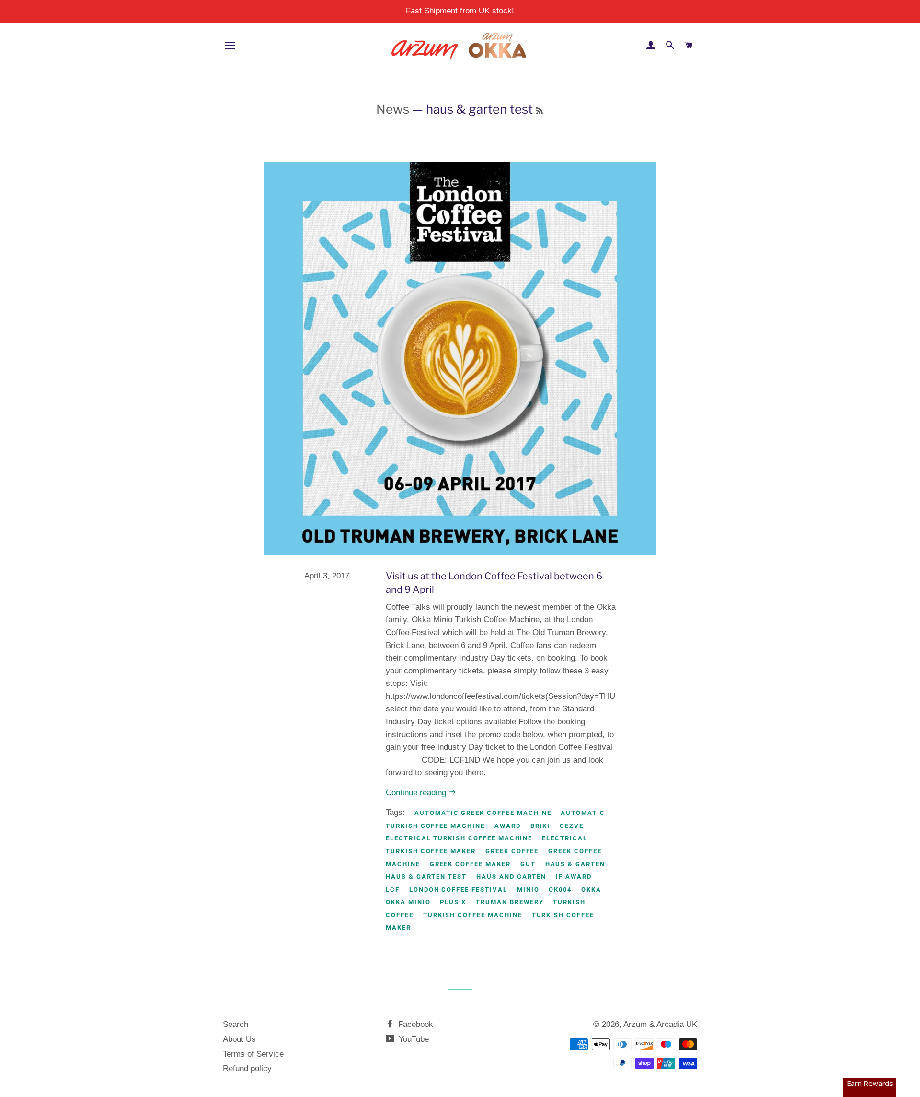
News (392, 109)
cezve (572, 825)
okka (591, 889)
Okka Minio (408, 902)
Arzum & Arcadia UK (660, 1024)
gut (528, 864)
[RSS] (539, 111)
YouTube (412, 1039)
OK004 (560, 889)
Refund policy (247, 1068)
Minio (528, 889)
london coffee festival (458, 889)
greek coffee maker (470, 864)
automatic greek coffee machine (483, 812)
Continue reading (417, 792)
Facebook (414, 1024)
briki (540, 825)
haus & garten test (426, 876)
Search (235, 1024)
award (507, 825)
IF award (574, 876)
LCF (393, 889)
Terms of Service (253, 1054)
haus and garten (511, 876)
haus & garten (575, 864)
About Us (239, 1039)
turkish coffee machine (472, 915)
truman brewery (509, 902)
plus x (453, 902)
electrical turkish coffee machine (459, 838)
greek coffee (512, 851)
